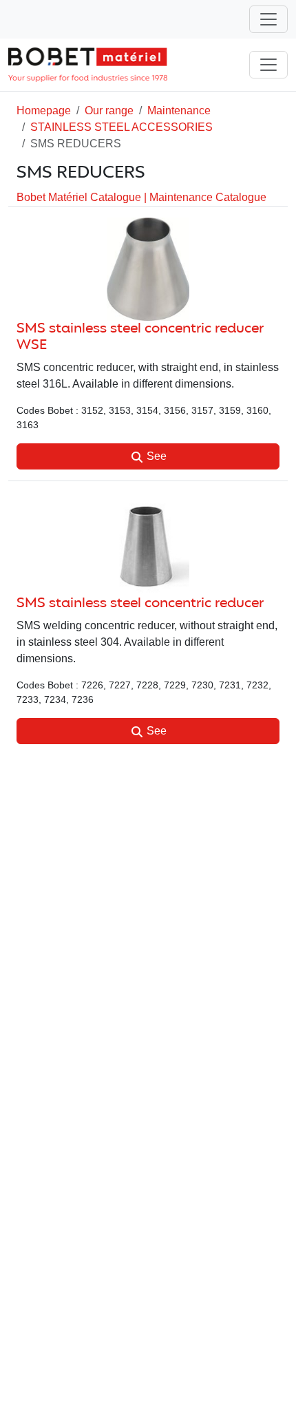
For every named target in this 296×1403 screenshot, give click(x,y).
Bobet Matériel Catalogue (80, 197)
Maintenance (179, 110)
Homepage (44, 110)
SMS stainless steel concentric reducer (140, 603)
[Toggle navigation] (268, 19)
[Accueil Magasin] (87, 64)
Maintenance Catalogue (207, 197)
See (155, 456)
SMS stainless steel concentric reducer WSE (140, 337)
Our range (109, 110)
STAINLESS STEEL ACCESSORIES (121, 127)
